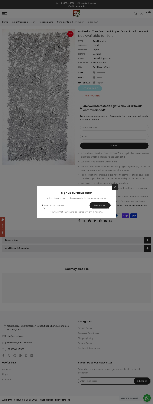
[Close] (115, 187)
